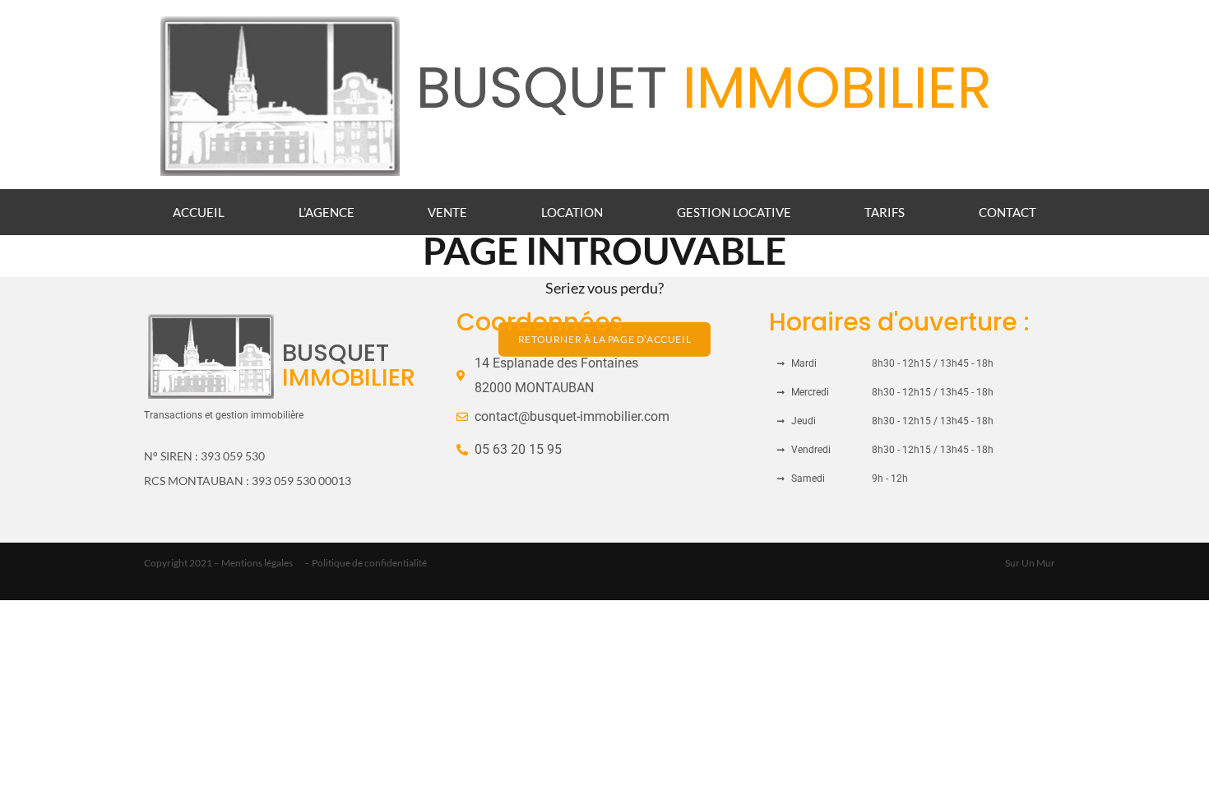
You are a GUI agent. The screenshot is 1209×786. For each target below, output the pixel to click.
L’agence (326, 212)
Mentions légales (257, 563)
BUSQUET (704, 87)
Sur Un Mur (1030, 563)
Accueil (199, 212)
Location (572, 212)
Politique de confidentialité (369, 563)
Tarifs (884, 212)
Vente (447, 212)
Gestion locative (734, 212)
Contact (1007, 212)
